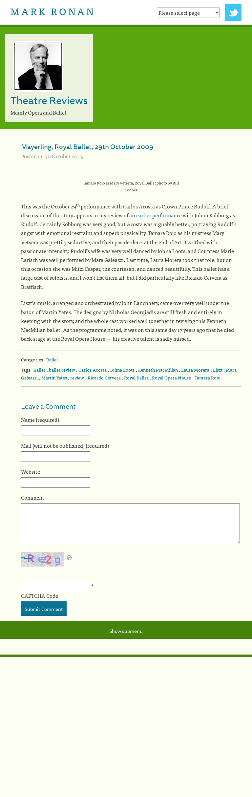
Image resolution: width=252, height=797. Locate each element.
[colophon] (126, 656)
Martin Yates (54, 377)
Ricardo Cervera (104, 377)
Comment (32, 497)
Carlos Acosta (92, 369)
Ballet (52, 359)
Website (30, 471)
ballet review (62, 369)
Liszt (217, 369)
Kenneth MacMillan (158, 369)
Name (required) (40, 419)
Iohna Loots (122, 369)
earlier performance (159, 215)
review (77, 377)
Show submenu (126, 631)
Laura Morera (195, 369)
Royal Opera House (171, 377)
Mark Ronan (52, 11)
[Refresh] (69, 556)
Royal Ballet (136, 377)
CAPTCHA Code (39, 595)
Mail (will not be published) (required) (65, 445)
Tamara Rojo (207, 377)
